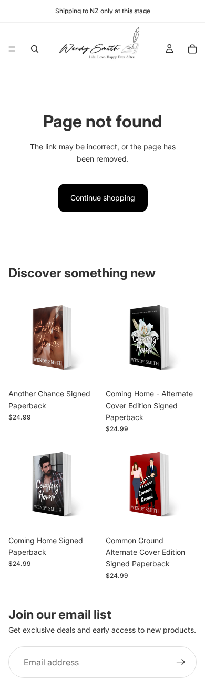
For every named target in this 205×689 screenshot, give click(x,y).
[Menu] (12, 49)
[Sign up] (181, 662)
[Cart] (192, 49)
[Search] (34, 49)
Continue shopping (102, 197)
